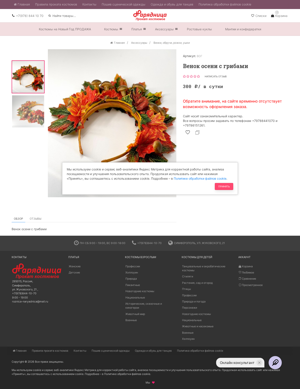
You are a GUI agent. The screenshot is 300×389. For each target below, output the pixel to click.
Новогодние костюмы (139, 291)
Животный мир (135, 314)
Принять (224, 186)
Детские (74, 272)
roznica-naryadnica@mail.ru (30, 301)
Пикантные (132, 285)
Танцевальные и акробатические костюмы (203, 268)
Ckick (148, 232)
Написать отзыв (216, 76)
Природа (131, 278)
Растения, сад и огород (197, 282)
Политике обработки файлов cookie (200, 178)
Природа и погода (194, 301)
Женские (75, 266)
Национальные (135, 297)
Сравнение (248, 278)
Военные (131, 320)
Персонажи (189, 307)
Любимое (247, 272)
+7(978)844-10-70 (149, 243)
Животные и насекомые (197, 326)
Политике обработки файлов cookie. (127, 374)
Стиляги (187, 276)
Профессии (132, 266)
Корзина (247, 266)
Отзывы (35, 218)
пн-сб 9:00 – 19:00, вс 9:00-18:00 (102, 243)
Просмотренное (252, 285)
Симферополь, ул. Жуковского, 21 (199, 243)
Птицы (186, 289)
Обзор (18, 218)
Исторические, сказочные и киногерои (143, 305)
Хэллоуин (131, 272)
